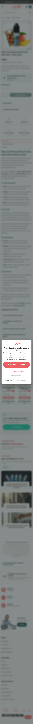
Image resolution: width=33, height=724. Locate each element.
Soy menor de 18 (16, 375)
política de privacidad (19, 371)
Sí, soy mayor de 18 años (16, 365)
